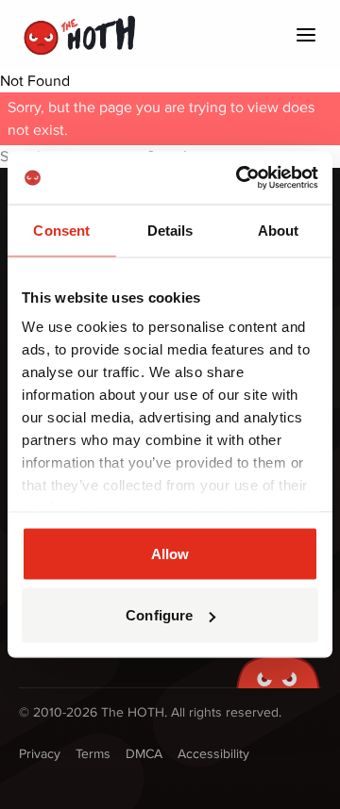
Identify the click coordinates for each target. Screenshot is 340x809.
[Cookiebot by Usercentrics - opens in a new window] (240, 178)
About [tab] (278, 230)
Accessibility (213, 754)
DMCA (144, 754)
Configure (159, 615)
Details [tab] (170, 230)
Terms (93, 754)
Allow (170, 553)
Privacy (39, 754)
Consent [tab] (61, 230)
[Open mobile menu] (306, 35)
